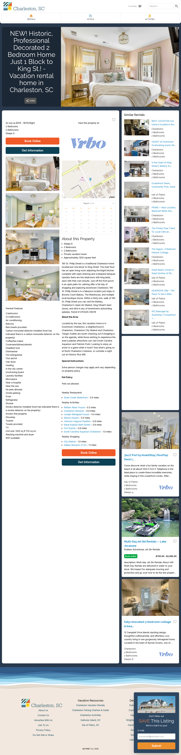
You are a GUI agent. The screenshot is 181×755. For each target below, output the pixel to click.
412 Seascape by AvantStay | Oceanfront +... (164, 315)
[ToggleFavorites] (113, 119)
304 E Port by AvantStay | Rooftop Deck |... (146, 457)
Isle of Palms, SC (90, 725)
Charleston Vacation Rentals (90, 705)
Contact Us (43, 715)
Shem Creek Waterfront (76, 397)
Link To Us (43, 725)
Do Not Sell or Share (43, 735)
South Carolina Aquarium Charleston (82, 431)
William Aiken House (74, 407)
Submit (156, 746)
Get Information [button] (32, 150)
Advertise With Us (43, 720)
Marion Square (71, 418)
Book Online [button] (33, 141)
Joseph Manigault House (76, 414)
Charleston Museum (74, 411)
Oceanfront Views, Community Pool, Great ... (163, 187)
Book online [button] (130, 556)
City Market (70, 441)
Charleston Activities (90, 715)
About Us (43, 710)
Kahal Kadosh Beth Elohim (77, 424)
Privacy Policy (43, 730)
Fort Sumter (70, 428)
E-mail (141, 730)
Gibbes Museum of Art (75, 445)
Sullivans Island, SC (90, 720)
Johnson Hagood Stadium (77, 421)
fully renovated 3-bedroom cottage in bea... (147, 624)
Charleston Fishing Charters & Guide (90, 710)
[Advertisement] (150, 355)
